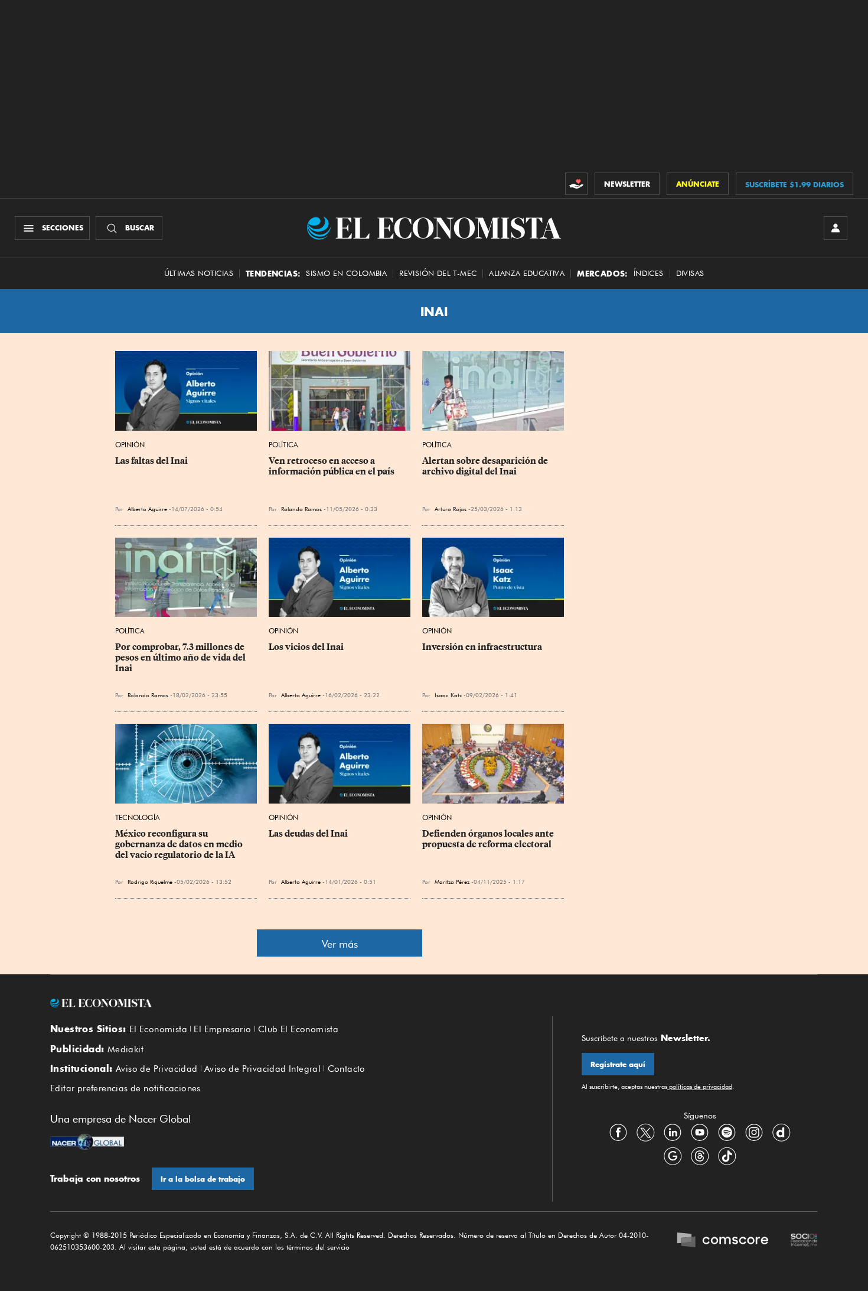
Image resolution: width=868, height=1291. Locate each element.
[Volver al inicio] (286, 1003)
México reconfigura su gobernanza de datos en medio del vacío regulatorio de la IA (179, 844)
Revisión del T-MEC (438, 273)
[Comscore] (722, 1241)
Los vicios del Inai (306, 647)
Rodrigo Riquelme (150, 881)
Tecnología (137, 817)
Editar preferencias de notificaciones (125, 1088)
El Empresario (222, 1029)
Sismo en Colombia (346, 273)
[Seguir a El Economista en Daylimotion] (781, 1132)
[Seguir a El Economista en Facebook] (618, 1132)
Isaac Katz (448, 694)
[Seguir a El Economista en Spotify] (727, 1132)
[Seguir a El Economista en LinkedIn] (672, 1132)
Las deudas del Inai (308, 833)
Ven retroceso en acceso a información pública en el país (331, 466)
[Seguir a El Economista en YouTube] (700, 1132)
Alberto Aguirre (147, 508)
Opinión (130, 444)
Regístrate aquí (617, 1064)
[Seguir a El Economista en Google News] (672, 1156)
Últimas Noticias (198, 273)
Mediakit (125, 1049)
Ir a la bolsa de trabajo (203, 1179)
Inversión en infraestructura (482, 647)
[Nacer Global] (87, 1143)
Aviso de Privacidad (157, 1069)
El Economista (158, 1029)
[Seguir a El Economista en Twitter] (645, 1132)
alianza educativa (526, 273)
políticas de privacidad (699, 1086)
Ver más (340, 944)
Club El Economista (298, 1029)
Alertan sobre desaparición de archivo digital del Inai (486, 466)
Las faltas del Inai (151, 461)
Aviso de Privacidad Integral (262, 1069)
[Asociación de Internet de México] (804, 1241)
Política (283, 444)
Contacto (347, 1069)
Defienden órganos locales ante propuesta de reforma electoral (489, 839)
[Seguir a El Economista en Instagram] (754, 1132)
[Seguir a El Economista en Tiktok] (727, 1156)
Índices (649, 273)
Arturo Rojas (450, 508)
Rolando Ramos (301, 508)
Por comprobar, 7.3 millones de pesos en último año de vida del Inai (181, 658)
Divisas (690, 273)
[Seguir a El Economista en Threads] (700, 1156)
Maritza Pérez (452, 881)
